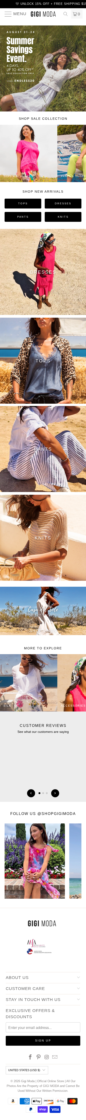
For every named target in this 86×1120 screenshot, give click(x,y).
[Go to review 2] (43, 793)
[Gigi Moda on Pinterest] (38, 1057)
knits (63, 216)
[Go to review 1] (39, 793)
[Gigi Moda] (43, 14)
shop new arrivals (43, 191)
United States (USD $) (24, 1070)
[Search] (65, 14)
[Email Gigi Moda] (55, 1057)
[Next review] (55, 793)
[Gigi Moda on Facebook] (30, 1057)
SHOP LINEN (43, 631)
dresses (63, 203)
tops (23, 203)
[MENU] (6, 14)
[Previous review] (31, 793)
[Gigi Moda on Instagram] (47, 1057)
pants (23, 216)
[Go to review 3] (47, 793)
